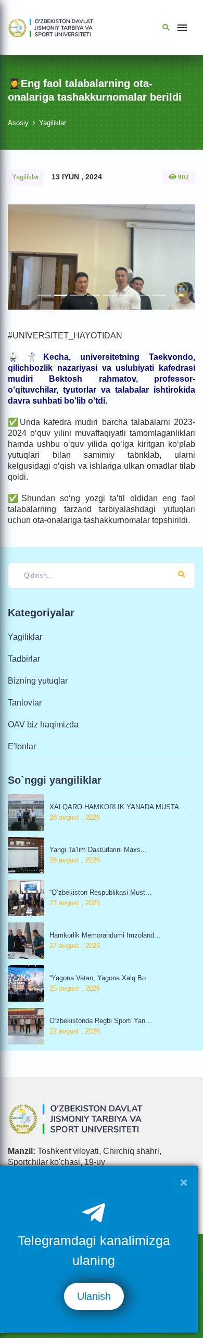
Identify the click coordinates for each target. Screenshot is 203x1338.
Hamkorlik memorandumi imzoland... (104, 935)
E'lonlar (22, 746)
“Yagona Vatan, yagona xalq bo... (100, 978)
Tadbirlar (24, 658)
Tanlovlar (25, 702)
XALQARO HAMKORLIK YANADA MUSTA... (117, 807)
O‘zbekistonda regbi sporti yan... (100, 1021)
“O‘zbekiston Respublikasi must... (100, 892)
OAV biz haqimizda (43, 724)
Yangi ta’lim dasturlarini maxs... (98, 850)
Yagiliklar (52, 123)
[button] (22, 257)
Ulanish (94, 1296)
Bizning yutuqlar (38, 680)
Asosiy (18, 123)
